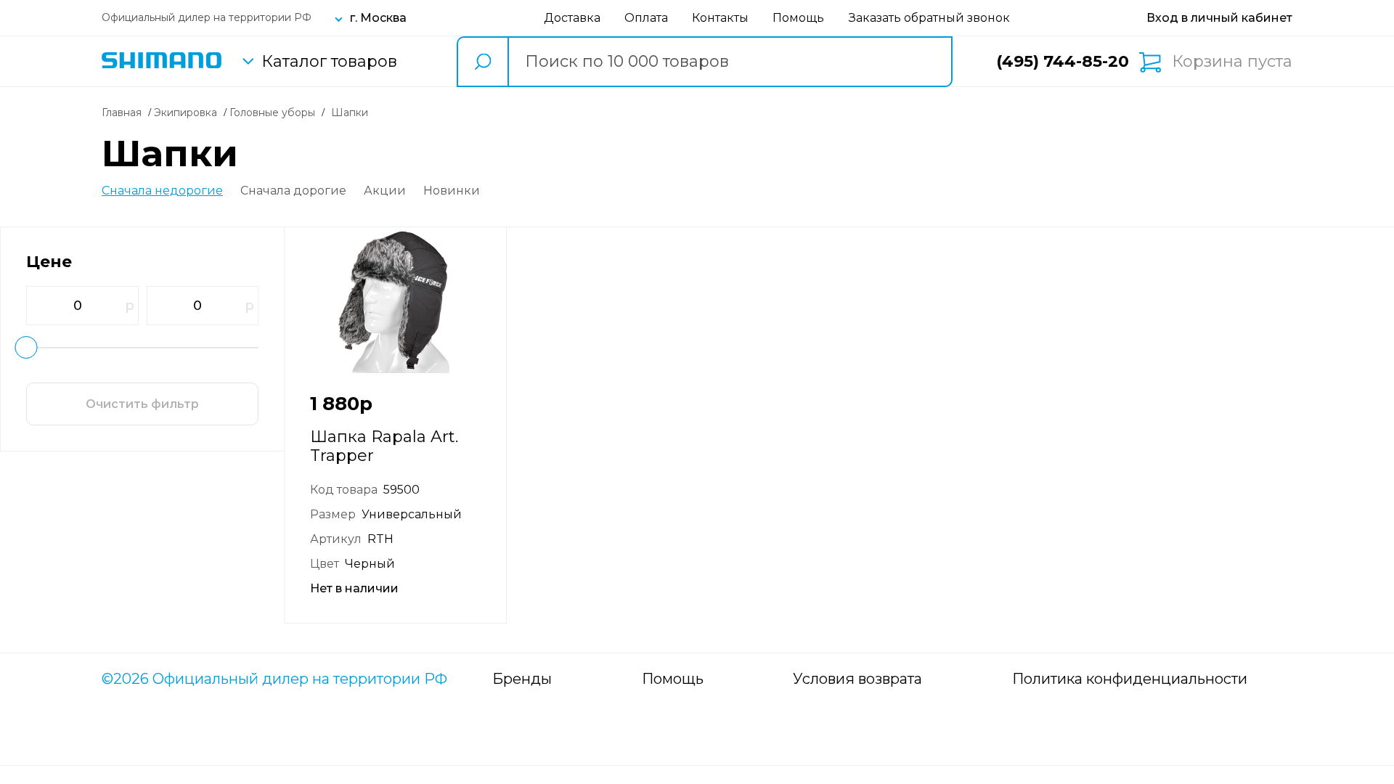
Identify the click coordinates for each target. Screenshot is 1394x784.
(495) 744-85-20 (1062, 61)
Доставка (572, 18)
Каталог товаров (329, 61)
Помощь (798, 18)
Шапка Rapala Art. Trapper (384, 446)
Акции (385, 190)
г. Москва (378, 18)
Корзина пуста (1232, 61)
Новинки (451, 190)
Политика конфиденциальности (1129, 678)
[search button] (482, 61)
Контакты (720, 18)
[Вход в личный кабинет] (1219, 18)
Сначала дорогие (293, 190)
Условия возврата (857, 678)
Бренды (522, 678)
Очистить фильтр (142, 404)
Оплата (646, 18)
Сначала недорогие (162, 190)
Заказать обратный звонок (929, 18)
